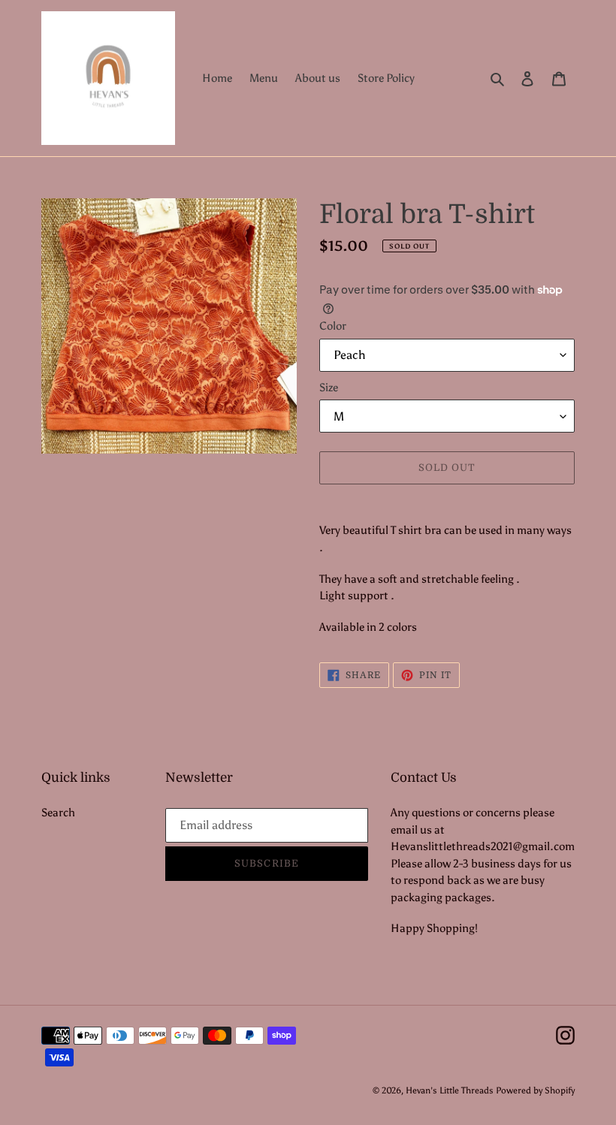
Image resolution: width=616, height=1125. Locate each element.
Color (332, 326)
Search (58, 812)
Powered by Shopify (535, 1090)
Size (328, 387)
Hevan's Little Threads (450, 1090)
